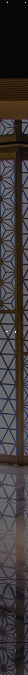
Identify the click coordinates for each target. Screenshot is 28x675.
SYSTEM (16, 343)
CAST (5, 343)
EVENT (10, 343)
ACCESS (22, 343)
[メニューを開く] (25, 2)
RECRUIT (14, 346)
